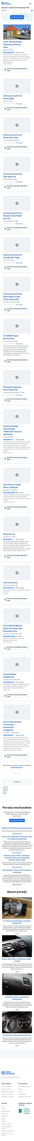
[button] (8, 1127)
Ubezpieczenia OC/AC (24, 1097)
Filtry (3, 11)
